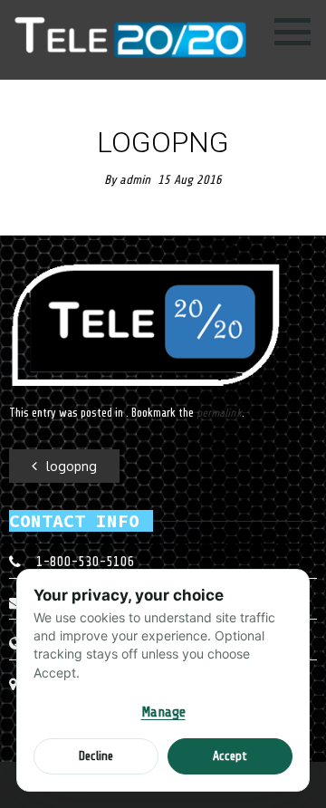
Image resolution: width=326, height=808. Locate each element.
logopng (71, 466)
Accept (230, 756)
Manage (163, 712)
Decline (96, 756)
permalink (219, 412)
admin (135, 180)
